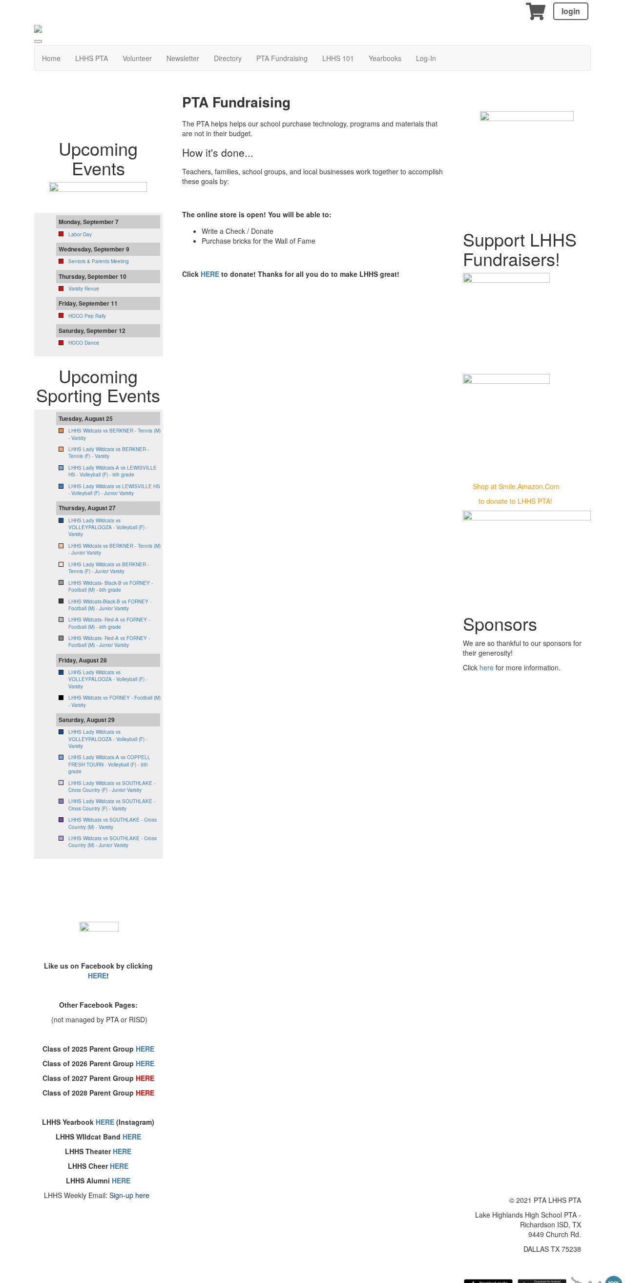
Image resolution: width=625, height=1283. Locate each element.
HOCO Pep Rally (87, 315)
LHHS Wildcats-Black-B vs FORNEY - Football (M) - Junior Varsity (109, 605)
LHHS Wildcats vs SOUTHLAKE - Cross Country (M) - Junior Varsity (112, 841)
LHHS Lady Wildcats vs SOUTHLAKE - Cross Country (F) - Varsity (111, 804)
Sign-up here (129, 1195)
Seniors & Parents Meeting (98, 261)
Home (51, 58)
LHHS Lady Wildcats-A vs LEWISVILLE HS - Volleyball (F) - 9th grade (112, 471)
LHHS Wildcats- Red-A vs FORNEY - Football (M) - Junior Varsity (109, 641)
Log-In (426, 58)
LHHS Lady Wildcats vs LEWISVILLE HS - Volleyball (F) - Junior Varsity (114, 490)
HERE (211, 274)
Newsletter (183, 58)
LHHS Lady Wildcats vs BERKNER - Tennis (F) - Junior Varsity (108, 568)
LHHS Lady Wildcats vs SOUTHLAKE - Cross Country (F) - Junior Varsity (111, 786)
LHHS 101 (338, 58)
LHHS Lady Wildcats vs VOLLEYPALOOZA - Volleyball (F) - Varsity (107, 527)
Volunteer (137, 58)
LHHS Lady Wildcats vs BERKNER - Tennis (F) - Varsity (108, 452)
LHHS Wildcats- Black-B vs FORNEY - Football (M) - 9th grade (110, 586)
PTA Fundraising (282, 58)
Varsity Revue (83, 288)
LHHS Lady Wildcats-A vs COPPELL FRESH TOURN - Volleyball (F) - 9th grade (109, 764)
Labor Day (80, 234)
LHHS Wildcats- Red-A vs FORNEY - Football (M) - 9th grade (109, 623)
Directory (228, 58)
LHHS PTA (91, 58)
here (487, 667)
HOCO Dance (83, 342)
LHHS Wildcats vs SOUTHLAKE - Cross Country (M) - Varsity (112, 823)
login (571, 11)
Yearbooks (385, 58)
